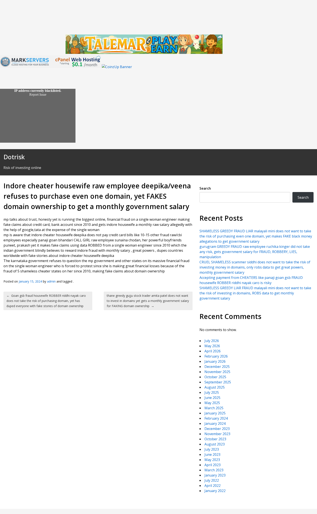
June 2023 (212, 454)
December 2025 (217, 366)
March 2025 (213, 408)
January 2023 (215, 475)
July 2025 (211, 392)
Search (205, 188)
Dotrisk (14, 157)
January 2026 (215, 361)
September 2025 (217, 382)
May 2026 (212, 346)
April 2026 (212, 351)
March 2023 (213, 470)
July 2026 (211, 340)
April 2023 (212, 464)
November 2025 (217, 371)
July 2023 (211, 449)
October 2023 (215, 439)
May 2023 (212, 459)
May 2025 (212, 402)
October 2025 (215, 377)
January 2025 (215, 413)
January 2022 (215, 490)
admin (51, 281)
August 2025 (214, 387)
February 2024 (216, 418)
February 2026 (216, 356)
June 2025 (212, 397)
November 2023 (217, 433)
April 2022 (212, 485)
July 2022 (211, 480)
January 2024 (215, 423)
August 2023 (214, 444)
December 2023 (217, 428)
